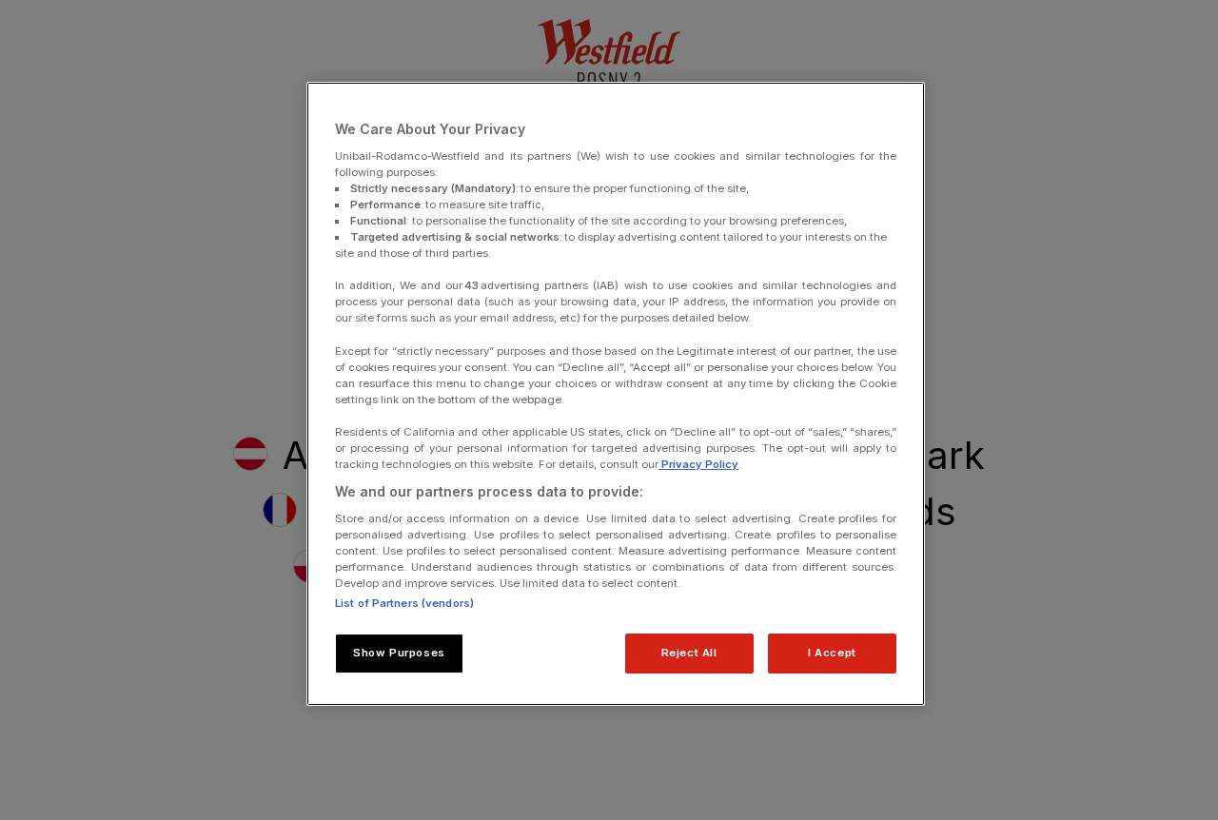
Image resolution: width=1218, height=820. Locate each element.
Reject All (689, 652)
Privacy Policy (698, 464)
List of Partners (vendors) (404, 603)
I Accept (832, 652)
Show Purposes (398, 652)
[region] (615, 394)
